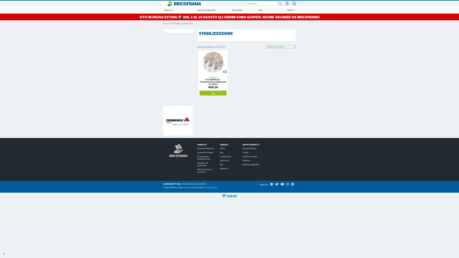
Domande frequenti (249, 148)
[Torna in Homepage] (184, 3)
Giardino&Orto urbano (205, 152)
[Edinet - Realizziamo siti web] (229, 196)
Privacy (214, 187)
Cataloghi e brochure (206, 10)
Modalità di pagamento (251, 164)
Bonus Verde (237, 10)
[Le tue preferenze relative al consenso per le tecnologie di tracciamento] (4, 254)
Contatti (291, 10)
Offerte (222, 148)
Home (165, 23)
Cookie (208, 187)
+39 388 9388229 (169, 187)
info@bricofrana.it (183, 187)
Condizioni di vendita (250, 156)
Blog (261, 10)
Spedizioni (246, 160)
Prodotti (168, 10)
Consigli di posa (225, 156)
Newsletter (224, 168)
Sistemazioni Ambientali (205, 148)
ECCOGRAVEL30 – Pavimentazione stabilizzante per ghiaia (213, 81)
